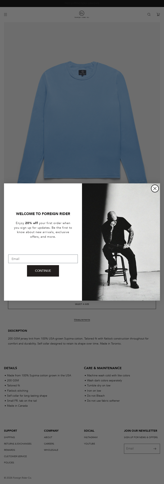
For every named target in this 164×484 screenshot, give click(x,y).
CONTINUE (43, 271)
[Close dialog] (154, 188)
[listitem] (43, 234)
